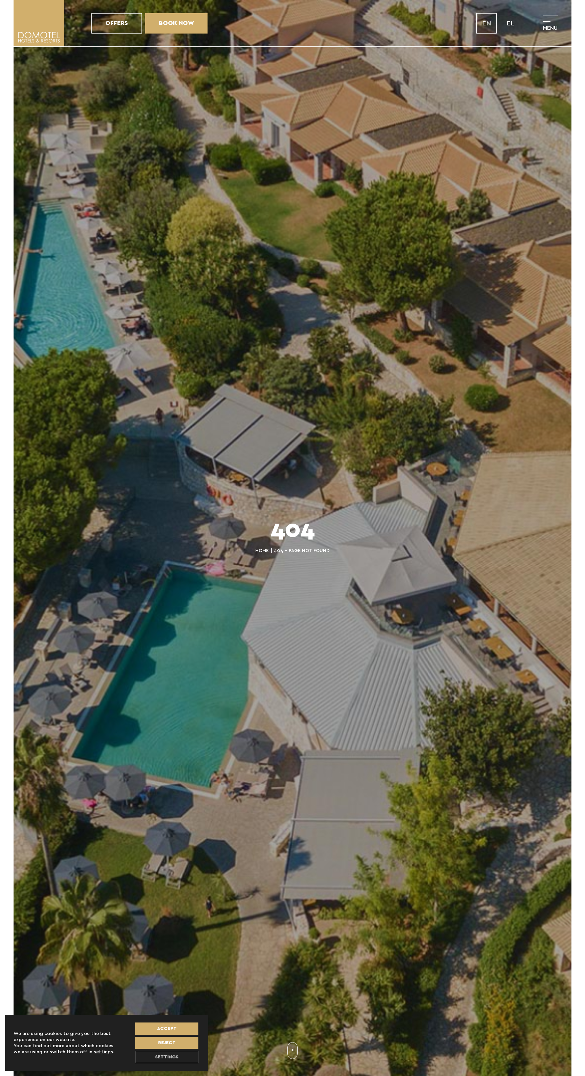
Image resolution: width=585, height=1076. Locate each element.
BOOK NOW (176, 23)
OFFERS (116, 23)
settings (103, 1052)
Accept (167, 1028)
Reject (167, 1042)
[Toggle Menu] (550, 23)
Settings (166, 1057)
